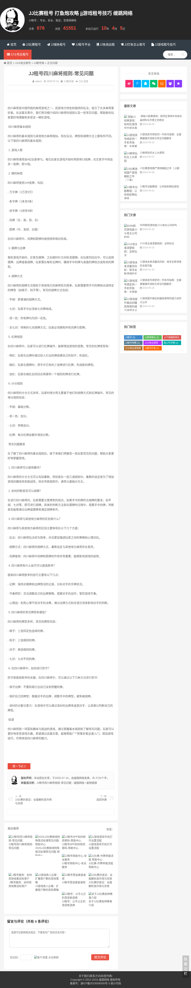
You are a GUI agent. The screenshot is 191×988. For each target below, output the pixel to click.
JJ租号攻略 (132, 343)
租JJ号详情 (171, 343)
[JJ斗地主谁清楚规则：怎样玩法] (131, 255)
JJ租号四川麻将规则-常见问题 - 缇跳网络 (60, 782)
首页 (9, 62)
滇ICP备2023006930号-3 (95, 983)
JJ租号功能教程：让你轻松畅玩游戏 (159, 186)
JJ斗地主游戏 (151, 343)
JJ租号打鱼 (152, 348)
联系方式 (95, 975)
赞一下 (19, 766)
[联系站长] (145, 83)
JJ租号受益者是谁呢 (73, 882)
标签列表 (106, 975)
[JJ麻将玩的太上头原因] (131, 160)
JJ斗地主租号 (23, 62)
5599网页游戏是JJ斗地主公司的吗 (158, 225)
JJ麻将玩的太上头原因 (152, 152)
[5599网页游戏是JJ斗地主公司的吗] (131, 236)
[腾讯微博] (137, 83)
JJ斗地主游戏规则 (133, 348)
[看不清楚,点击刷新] (46, 957)
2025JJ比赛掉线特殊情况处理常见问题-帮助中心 (47, 851)
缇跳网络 (79, 777)
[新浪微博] (129, 83)
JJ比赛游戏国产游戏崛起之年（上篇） (160, 168)
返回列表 (101, 799)
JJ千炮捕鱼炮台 (171, 338)
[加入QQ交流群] (170, 83)
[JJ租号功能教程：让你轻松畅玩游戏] (131, 198)
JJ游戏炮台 (152, 337)
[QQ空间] (178, 83)
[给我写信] (162, 83)
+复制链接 (90, 782)
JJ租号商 (39, 62)
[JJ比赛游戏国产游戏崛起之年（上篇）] (131, 180)
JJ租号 (130, 337)
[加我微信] (153, 83)
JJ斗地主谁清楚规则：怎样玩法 (157, 243)
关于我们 (84, 975)
